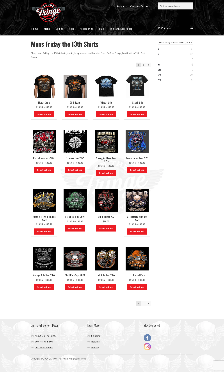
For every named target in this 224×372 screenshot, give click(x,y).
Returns (95, 341)
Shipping (96, 335)
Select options (44, 114)
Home (34, 28)
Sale (101, 28)
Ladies (59, 28)
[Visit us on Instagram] (168, 346)
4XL (159, 79)
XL (159, 64)
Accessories (86, 28)
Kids (71, 28)
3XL (159, 74)
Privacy (95, 347)
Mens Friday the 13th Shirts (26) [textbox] (174, 42)
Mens (47, 28)
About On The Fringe (46, 335)
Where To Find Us (44, 341)
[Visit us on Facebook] (168, 337)
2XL (159, 69)
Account (121, 6)
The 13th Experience (121, 28)
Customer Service (139, 6)
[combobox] (175, 42)
